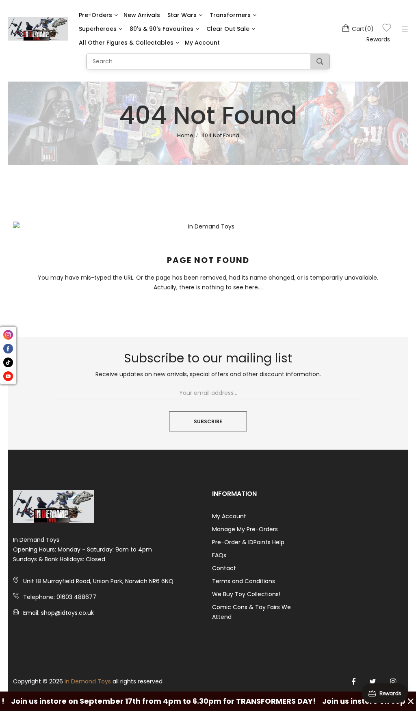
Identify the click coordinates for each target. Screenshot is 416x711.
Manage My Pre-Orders (245, 529)
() (363, 29)
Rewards (378, 39)
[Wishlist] (387, 29)
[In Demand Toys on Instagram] (393, 682)
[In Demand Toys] (38, 29)
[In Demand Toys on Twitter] (372, 682)
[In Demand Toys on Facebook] (353, 682)
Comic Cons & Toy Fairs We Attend (251, 612)
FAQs (219, 555)
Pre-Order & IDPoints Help (248, 542)
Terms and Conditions (243, 581)
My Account (229, 516)
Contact (224, 568)
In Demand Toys (88, 681)
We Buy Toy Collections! (246, 594)
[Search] (319, 61)
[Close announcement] (410, 701)
